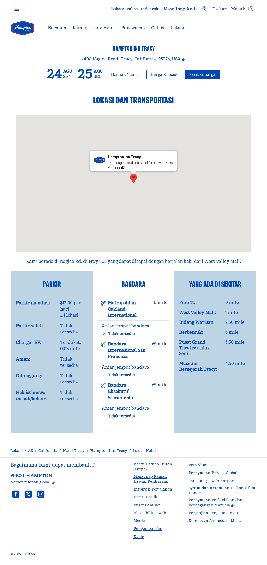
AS (30, 450)
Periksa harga (204, 74)
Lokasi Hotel (144, 450)
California (47, 450)
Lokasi (16, 450)
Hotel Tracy (74, 450)
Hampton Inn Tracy (108, 450)
